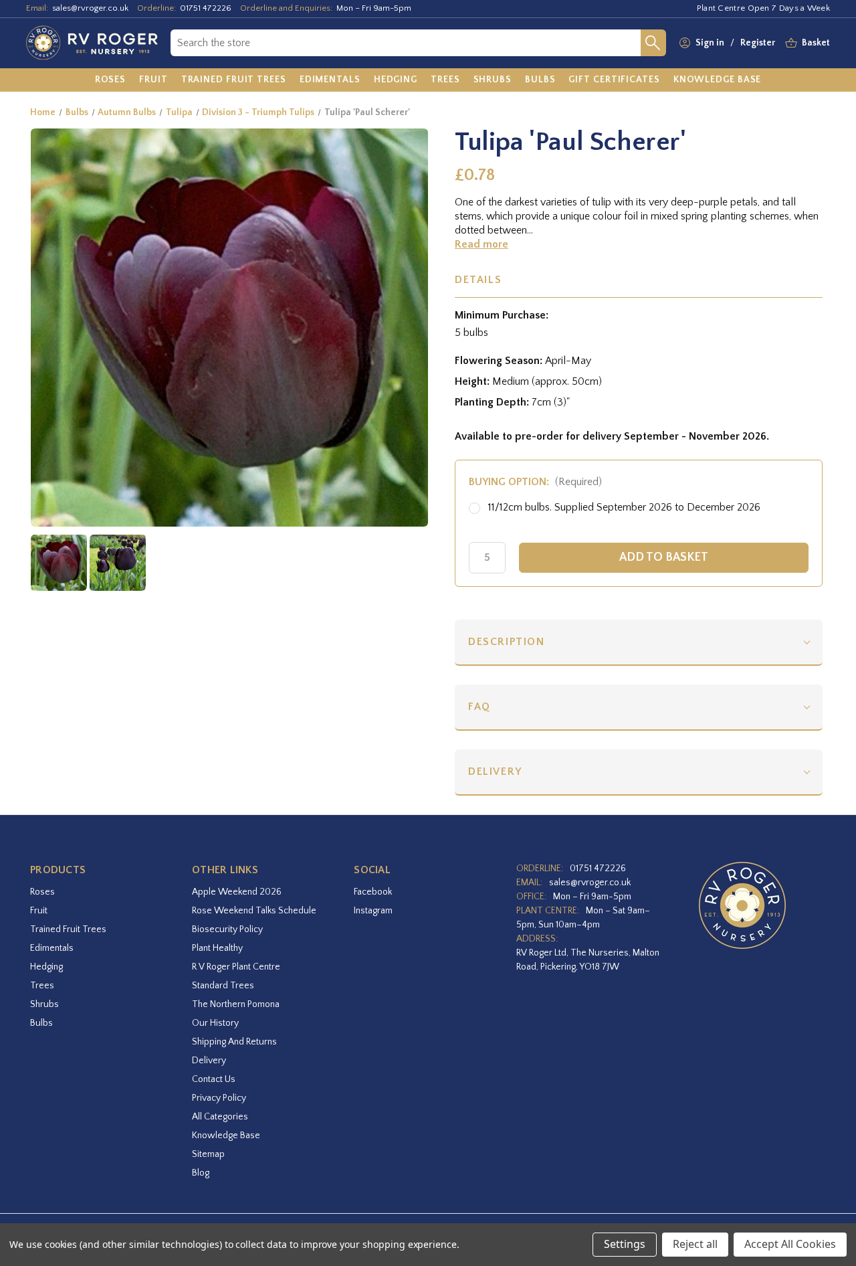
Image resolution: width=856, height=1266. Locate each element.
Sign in (710, 42)
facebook (373, 892)
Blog (200, 1173)
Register (757, 42)
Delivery (495, 771)
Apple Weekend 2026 (237, 892)
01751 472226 (205, 8)
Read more (481, 244)
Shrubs (44, 1004)
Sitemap (208, 1154)
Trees (42, 985)
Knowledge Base (226, 1135)
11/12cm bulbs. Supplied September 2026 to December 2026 (624, 507)
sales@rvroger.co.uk (90, 8)
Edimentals (52, 948)
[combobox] (406, 42)
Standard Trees (223, 985)
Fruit (38, 910)
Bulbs (41, 1023)
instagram (373, 910)
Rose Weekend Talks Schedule (254, 910)
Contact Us (213, 1079)
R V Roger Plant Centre (236, 967)
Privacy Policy (219, 1098)
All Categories (220, 1116)
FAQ (479, 707)
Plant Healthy (217, 948)
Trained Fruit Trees (68, 929)
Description (506, 642)
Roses (42, 892)
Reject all (695, 1244)
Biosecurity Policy (227, 929)
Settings (624, 1244)
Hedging (46, 967)
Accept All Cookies (790, 1244)
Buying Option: (535, 482)
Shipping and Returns (234, 1041)
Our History (215, 1023)
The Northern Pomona (236, 1004)
